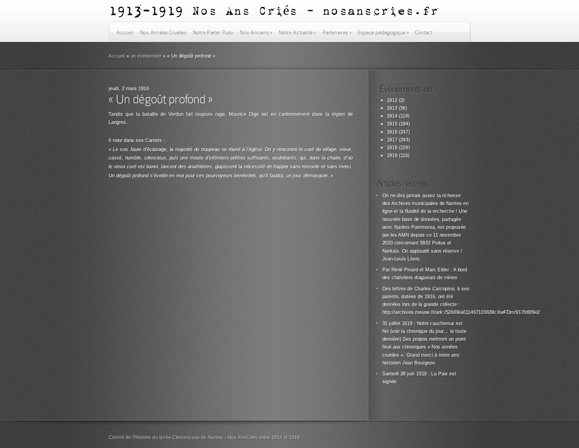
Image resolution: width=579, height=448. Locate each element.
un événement (146, 56)
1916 (392, 132)
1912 (392, 100)
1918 (392, 147)
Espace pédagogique (383, 33)
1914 (392, 116)
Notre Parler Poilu (213, 33)
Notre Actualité (297, 33)
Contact (423, 33)
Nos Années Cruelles (163, 33)
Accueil (124, 33)
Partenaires (336, 33)
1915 (392, 124)
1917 (392, 140)
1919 (392, 155)
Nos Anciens (256, 33)
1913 (392, 108)
